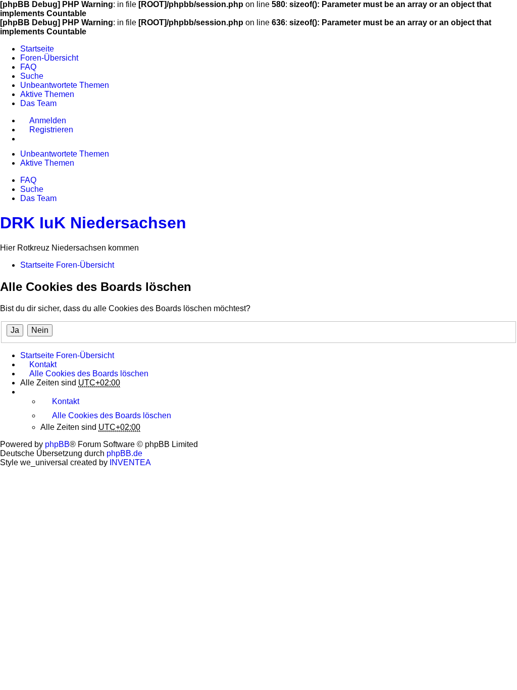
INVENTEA (130, 462)
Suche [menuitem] (31, 76)
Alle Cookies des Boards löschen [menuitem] (88, 373)
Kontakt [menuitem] (43, 364)
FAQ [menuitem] (28, 67)
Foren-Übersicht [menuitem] (49, 58)
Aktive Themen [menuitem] (47, 94)
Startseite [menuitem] (37, 48)
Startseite (37, 355)
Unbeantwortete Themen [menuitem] (64, 85)
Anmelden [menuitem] (47, 120)
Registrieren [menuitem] (51, 129)
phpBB (57, 444)
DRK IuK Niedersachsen (93, 223)
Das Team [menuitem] (38, 103)
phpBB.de (124, 453)
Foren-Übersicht (85, 355)
